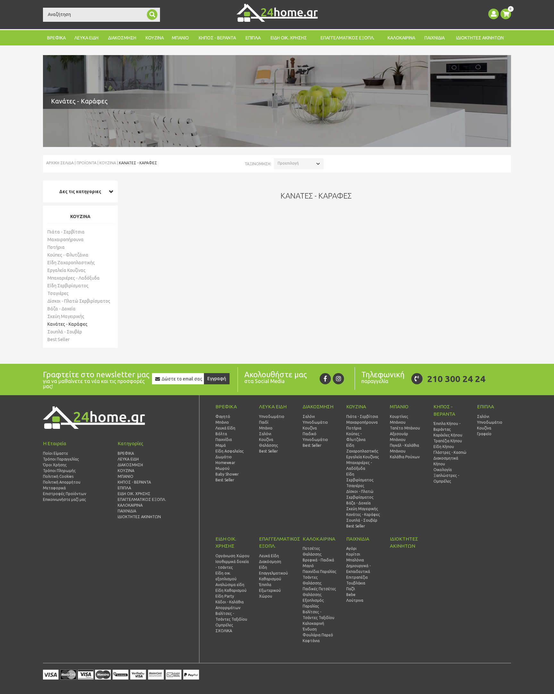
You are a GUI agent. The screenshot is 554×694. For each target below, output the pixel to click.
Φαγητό (222, 416)
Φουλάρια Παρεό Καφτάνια (318, 638)
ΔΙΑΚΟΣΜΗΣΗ (122, 37)
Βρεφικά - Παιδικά (318, 560)
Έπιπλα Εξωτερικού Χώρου (270, 590)
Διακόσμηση (270, 561)
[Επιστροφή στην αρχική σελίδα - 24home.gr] (277, 13)
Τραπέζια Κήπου (447, 441)
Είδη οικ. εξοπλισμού (226, 576)
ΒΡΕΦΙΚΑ (56, 37)
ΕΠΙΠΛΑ (253, 37)
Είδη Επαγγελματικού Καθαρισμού (273, 573)
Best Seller (58, 339)
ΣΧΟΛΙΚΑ (223, 631)
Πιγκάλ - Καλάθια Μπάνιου (404, 448)
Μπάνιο (222, 422)
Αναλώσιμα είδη (229, 585)
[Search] (152, 14)
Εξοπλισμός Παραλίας (313, 603)
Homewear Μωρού (225, 465)
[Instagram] (338, 378)
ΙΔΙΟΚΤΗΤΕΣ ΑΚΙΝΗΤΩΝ (480, 37)
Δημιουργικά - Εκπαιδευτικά (358, 569)
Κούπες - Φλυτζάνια (67, 254)
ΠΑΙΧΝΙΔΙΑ (434, 37)
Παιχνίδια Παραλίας (319, 571)
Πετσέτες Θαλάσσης (312, 551)
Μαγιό (308, 566)
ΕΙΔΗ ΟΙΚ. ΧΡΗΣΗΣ (289, 37)
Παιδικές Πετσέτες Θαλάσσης (319, 592)
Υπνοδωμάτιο (271, 416)
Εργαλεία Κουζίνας (66, 270)
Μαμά (220, 445)
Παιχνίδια (223, 439)
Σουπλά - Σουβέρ (64, 331)
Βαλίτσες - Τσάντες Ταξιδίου (231, 616)
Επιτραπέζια (357, 577)
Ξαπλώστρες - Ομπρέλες (446, 478)
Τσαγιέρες (58, 293)
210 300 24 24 (456, 379)
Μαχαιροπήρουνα (65, 239)
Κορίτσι (353, 554)
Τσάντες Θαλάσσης (312, 580)
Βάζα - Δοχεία (61, 308)
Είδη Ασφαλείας (229, 451)
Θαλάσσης (268, 445)
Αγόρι (351, 548)
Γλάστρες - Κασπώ (449, 452)
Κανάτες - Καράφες (67, 324)
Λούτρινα (354, 600)
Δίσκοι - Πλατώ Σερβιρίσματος (78, 301)
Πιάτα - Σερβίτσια (66, 231)
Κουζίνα (266, 439)
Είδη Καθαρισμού (231, 590)
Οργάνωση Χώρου (232, 556)
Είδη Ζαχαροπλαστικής (71, 262)
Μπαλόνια (355, 560)
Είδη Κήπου (443, 447)
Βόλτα (221, 434)
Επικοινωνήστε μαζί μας (64, 499)
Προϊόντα (87, 163)
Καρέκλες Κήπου (447, 435)
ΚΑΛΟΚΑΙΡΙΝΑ (401, 37)
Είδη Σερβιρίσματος (67, 285)
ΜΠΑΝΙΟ (180, 37)
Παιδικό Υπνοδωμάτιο (315, 437)
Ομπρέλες (224, 625)
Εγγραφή (216, 378)
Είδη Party (224, 596)
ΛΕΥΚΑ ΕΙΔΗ (86, 37)
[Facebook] (325, 378)
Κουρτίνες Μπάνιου (399, 419)
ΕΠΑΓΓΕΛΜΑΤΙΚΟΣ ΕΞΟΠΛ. (347, 37)
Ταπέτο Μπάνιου (405, 428)
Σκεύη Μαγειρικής (65, 316)
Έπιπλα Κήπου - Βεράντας (446, 426)
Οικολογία (442, 470)
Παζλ (350, 589)
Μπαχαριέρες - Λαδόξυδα (73, 278)
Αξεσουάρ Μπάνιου (399, 437)
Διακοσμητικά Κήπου (445, 461)
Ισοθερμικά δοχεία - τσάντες (232, 564)
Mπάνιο (266, 428)
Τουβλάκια (355, 583)
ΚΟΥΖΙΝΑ (155, 37)
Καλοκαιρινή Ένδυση (313, 626)
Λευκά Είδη (225, 428)
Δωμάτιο (223, 457)
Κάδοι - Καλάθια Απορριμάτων (229, 605)
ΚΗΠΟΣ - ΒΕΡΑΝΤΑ (217, 37)
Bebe (351, 594)
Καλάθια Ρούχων (405, 457)
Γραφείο (484, 434)
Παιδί (263, 422)
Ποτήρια (56, 247)
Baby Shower (227, 474)
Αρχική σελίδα (60, 163)
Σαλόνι (265, 434)
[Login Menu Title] (493, 14)
